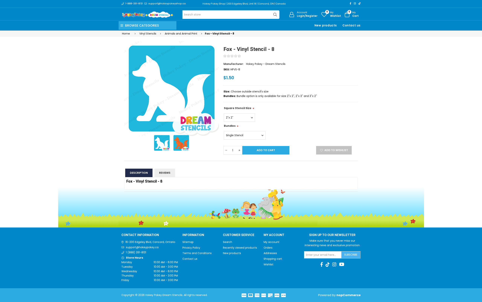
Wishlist (268, 264)
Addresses (270, 253)
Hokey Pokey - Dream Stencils (265, 64)
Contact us (351, 25)
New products (325, 25)
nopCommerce (348, 295)
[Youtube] (341, 264)
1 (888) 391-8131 (136, 252)
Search (227, 242)
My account (271, 242)
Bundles (230, 126)
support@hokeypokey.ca (142, 247)
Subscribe (350, 255)
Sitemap (188, 242)
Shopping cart (273, 259)
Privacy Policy (191, 248)
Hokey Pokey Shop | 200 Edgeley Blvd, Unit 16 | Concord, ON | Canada (244, 3)
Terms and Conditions (197, 253)
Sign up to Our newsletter (332, 235)
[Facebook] (350, 3)
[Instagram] (355, 3)
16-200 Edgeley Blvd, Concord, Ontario (150, 242)
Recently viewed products (240, 248)
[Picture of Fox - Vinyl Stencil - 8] (171, 88)
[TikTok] (359, 3)
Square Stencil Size (237, 108)
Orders (268, 248)
